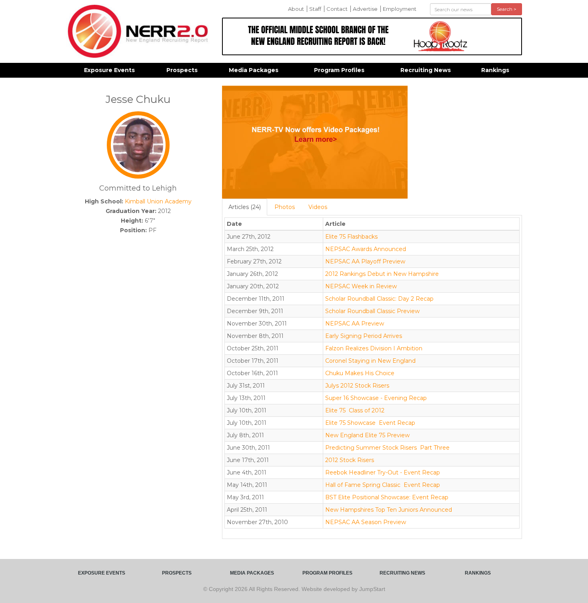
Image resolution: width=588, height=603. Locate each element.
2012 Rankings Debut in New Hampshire (382, 273)
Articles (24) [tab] (244, 207)
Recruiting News (425, 70)
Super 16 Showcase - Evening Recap (376, 398)
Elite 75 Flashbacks (351, 236)
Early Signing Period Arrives (363, 336)
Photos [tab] (284, 207)
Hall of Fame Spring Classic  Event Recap (382, 484)
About (296, 9)
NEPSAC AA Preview (354, 323)
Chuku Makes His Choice (359, 373)
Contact (337, 9)
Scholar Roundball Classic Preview (372, 311)
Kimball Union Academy (158, 201)
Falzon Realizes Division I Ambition (373, 348)
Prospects (182, 70)
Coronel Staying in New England (370, 360)
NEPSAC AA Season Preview (365, 522)
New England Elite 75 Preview (367, 435)
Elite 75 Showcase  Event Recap (370, 422)
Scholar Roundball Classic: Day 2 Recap (379, 298)
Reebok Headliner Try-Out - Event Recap (382, 472)
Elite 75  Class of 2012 (354, 410)
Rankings (495, 70)
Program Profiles (339, 70)
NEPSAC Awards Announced (365, 249)
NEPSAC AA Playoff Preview (365, 261)
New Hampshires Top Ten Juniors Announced (388, 509)
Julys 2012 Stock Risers (357, 385)
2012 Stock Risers (349, 460)
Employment (399, 9)
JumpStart (372, 589)
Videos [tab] (317, 207)
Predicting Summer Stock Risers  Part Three (387, 447)
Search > (506, 9)
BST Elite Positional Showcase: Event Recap (386, 497)
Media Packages (253, 70)
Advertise (365, 9)
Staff (315, 9)
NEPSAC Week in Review (361, 286)
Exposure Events (109, 70)
